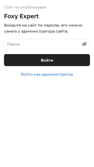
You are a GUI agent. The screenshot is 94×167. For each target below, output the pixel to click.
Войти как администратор (47, 74)
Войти (47, 60)
